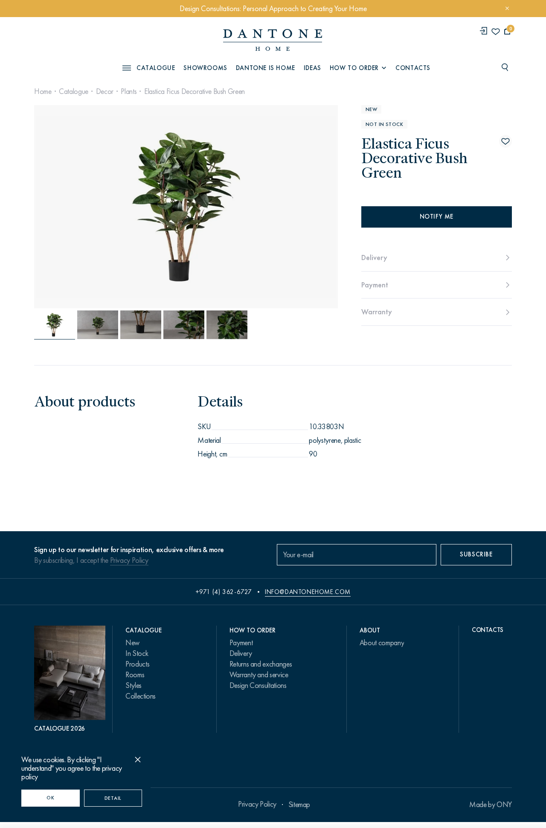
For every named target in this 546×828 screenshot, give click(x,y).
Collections (140, 696)
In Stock (136, 653)
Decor (104, 91)
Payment (241, 642)
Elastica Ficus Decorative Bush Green (194, 91)
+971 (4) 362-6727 (223, 592)
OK (50, 798)
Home (43, 91)
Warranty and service (258, 674)
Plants (128, 91)
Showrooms (205, 68)
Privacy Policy (129, 560)
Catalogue (73, 91)
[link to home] (272, 40)
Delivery (240, 653)
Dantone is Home (265, 68)
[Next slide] (291, 206)
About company (382, 642)
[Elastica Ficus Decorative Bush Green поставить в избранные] (505, 141)
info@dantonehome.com (308, 592)
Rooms (134, 674)
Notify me (436, 216)
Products (137, 664)
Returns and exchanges (260, 664)
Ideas (312, 68)
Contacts (412, 68)
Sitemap (299, 804)
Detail (113, 798)
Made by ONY (490, 804)
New (132, 642)
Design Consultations (258, 685)
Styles (133, 685)
